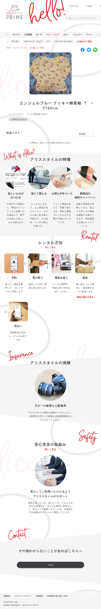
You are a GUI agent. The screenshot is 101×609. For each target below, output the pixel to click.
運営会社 (7, 596)
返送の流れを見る (85, 297)
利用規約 (39, 596)
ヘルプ (89, 6)
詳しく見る (50, 247)
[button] (87, 134)
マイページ (74, 6)
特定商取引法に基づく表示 (57, 596)
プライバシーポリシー (23, 596)
